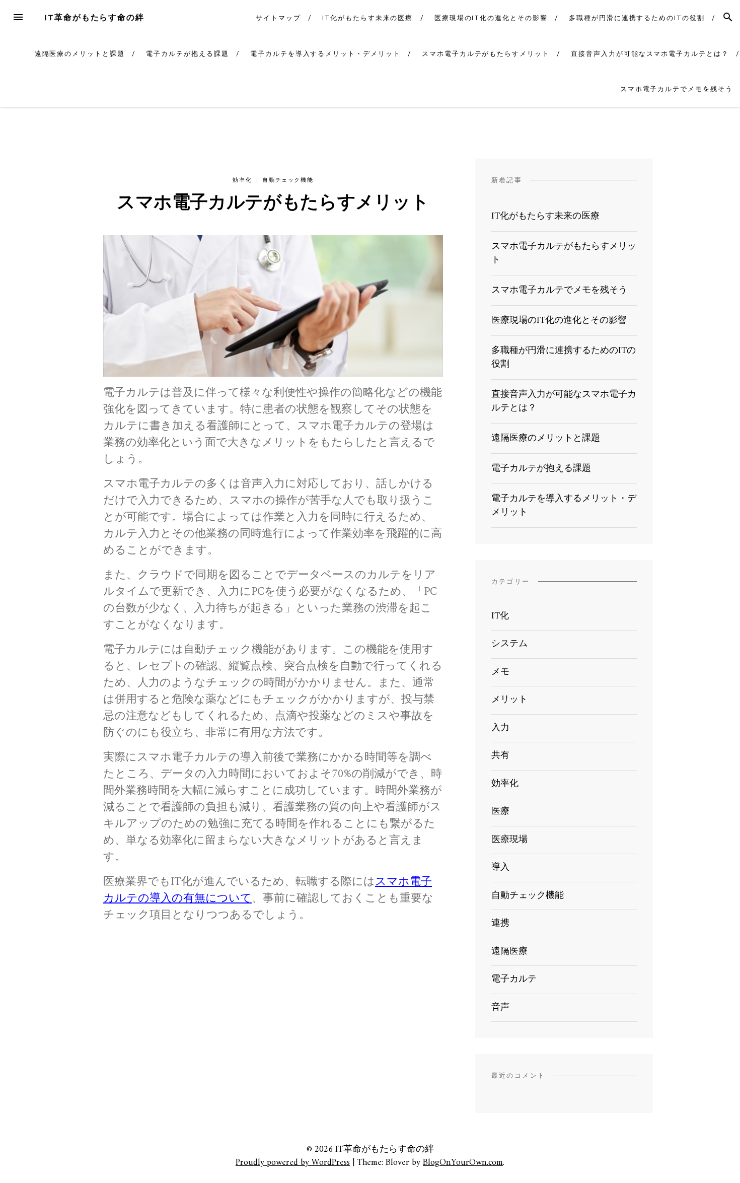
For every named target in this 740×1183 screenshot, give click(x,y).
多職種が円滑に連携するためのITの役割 (636, 18)
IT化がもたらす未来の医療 (367, 18)
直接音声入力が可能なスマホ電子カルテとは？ (649, 53)
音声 (500, 1007)
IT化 (500, 616)
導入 (500, 867)
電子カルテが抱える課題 (187, 53)
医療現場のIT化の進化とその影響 (491, 18)
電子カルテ (514, 979)
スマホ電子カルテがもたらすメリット (486, 53)
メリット (509, 700)
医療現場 (509, 840)
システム (509, 644)
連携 (500, 923)
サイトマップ (278, 18)
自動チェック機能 (287, 180)
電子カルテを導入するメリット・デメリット (325, 53)
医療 (500, 811)
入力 (500, 728)
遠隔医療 (509, 951)
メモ (500, 672)
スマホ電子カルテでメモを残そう (676, 89)
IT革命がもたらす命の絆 (94, 17)
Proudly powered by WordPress (293, 1162)
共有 (500, 755)
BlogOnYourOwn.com (463, 1162)
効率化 (242, 180)
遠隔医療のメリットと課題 (80, 53)
